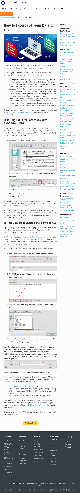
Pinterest (53, 465)
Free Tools (45, 9)
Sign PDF (7, 476)
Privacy (8, 483)
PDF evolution (65, 218)
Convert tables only (67, 56)
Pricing (18, 9)
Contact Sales (6, 14)
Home (2, 17)
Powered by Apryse (40, 486)
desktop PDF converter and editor (17, 112)
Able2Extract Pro (7, 9)
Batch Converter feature (41, 237)
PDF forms (37, 80)
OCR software (65, 202)
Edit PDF (7, 470)
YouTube (53, 458)
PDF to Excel (8, 441)
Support (27, 9)
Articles (15, 17)
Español (68, 447)
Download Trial (59, 9)
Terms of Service (18, 483)
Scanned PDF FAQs (67, 199)
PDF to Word (8, 444)
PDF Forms (8, 473)
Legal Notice (62, 483)
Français (68, 444)
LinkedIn (53, 462)
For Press (37, 462)
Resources (8, 17)
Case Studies (39, 449)
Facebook (53, 450)
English (67, 441)
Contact (52, 447)
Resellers (36, 9)
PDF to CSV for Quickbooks (39, 405)
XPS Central (38, 456)
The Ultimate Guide (67, 53)
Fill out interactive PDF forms (19, 386)
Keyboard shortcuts (67, 39)
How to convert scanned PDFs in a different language (67, 207)
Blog (36, 441)
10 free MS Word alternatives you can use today (67, 234)
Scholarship (38, 459)
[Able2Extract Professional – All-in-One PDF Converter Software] (14, 3)
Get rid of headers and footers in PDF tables (67, 61)
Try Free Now (30, 423)
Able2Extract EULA (32, 483)
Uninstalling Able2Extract (48, 483)
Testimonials (39, 452)
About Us (53, 444)
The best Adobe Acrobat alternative (67, 35)
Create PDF (8, 463)
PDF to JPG (8, 466)
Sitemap (71, 483)
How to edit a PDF (66, 156)
